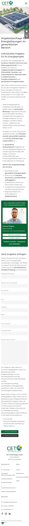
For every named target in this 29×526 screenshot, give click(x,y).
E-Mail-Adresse (6, 323)
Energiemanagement (7, 491)
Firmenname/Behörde (8, 273)
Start (18, 469)
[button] (26, 3)
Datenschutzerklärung (22, 477)
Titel (2, 299)
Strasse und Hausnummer (9, 282)
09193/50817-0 (7, 509)
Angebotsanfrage (10, 502)
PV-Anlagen (5, 469)
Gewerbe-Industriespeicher (7, 474)
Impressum (20, 473)
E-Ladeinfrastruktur (7, 487)
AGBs (18, 481)
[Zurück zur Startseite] (7, 3)
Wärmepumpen (6, 482)
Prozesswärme (6, 479)
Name (3, 314)
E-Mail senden (15, 234)
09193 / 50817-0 (15, 238)
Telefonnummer (6, 330)
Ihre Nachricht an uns (8, 339)
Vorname (4, 307)
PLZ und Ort (5, 290)
